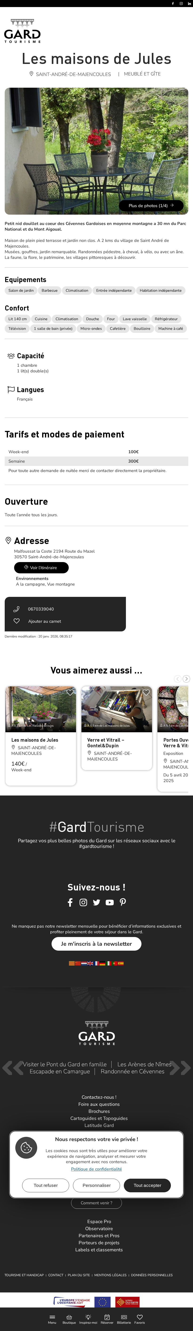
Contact (55, 1275)
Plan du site (79, 1275)
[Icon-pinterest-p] (123, 902)
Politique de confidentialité (96, 1169)
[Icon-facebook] (70, 902)
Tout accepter (147, 1185)
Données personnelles (152, 1275)
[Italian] (109, 963)
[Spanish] (121, 963)
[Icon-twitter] (96, 902)
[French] (96, 963)
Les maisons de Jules (34, 739)
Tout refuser (46, 1185)
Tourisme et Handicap (24, 1275)
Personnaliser (97, 1185)
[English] (90, 963)
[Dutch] (84, 963)
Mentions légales (110, 1275)
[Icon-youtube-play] (109, 902)
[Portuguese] (115, 963)
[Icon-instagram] (83, 902)
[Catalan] (72, 963)
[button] (177, 679)
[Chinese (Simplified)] (78, 963)
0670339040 (41, 609)
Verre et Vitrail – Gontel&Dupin (105, 742)
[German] (103, 963)
